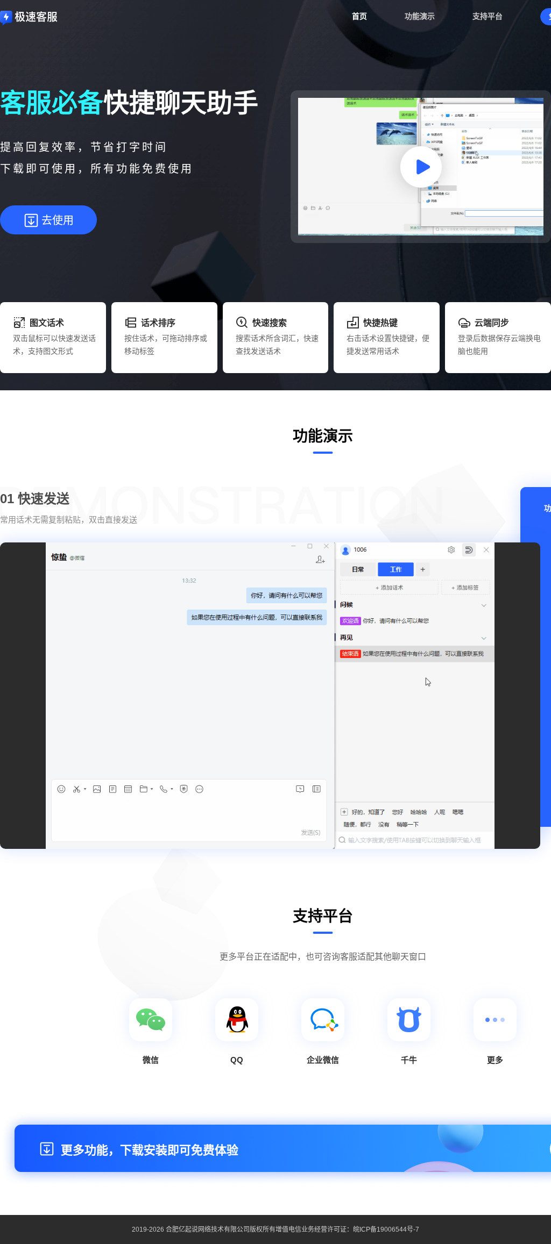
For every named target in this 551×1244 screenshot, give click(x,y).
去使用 (57, 220)
